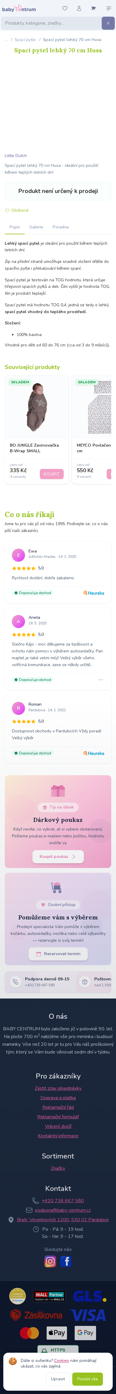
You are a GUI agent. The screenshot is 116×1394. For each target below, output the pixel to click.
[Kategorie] (109, 8)
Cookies (61, 1360)
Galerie (36, 227)
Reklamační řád (58, 1107)
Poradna (61, 227)
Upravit (58, 1379)
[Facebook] (66, 1261)
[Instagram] (50, 1261)
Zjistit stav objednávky (58, 1088)
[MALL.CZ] (49, 1296)
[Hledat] (108, 23)
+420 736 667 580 (63, 1200)
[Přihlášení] (79, 8)
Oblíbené (20, 210)
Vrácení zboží (58, 1126)
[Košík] (93, 8)
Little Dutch (16, 155)
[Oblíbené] (65, 8)
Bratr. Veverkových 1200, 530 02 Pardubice (63, 1219)
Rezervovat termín (62, 954)
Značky (58, 1168)
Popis (15, 227)
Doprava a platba (58, 1098)
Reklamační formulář (58, 1117)
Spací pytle (25, 40)
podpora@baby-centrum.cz (63, 1210)
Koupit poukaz (54, 856)
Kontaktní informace (58, 1136)
